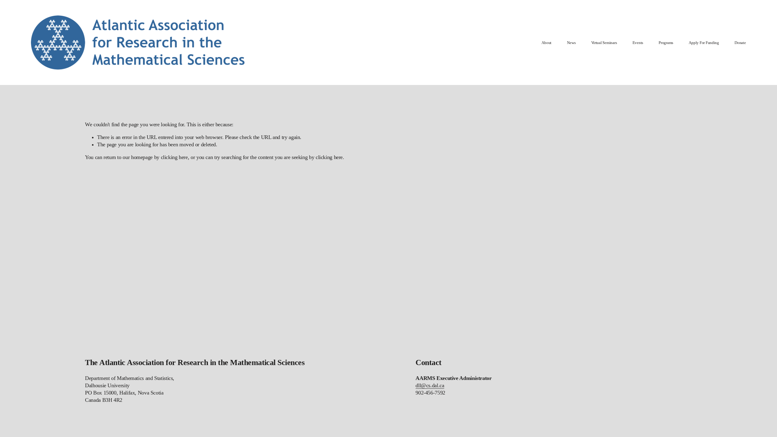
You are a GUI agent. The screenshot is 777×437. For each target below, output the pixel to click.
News (571, 42)
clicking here (174, 157)
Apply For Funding (704, 42)
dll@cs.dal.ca (430, 385)
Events (638, 42)
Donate (740, 42)
